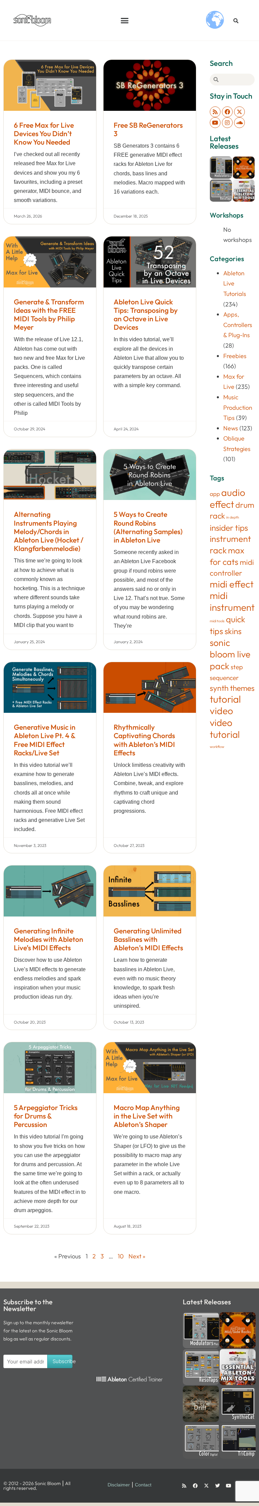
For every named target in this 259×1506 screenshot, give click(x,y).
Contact (143, 1484)
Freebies (235, 356)
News (230, 428)
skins (233, 631)
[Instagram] (227, 122)
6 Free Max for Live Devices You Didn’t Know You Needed (44, 133)
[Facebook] (227, 111)
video (221, 711)
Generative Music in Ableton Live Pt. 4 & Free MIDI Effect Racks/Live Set (45, 740)
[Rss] (215, 111)
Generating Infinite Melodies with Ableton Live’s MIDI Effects (48, 939)
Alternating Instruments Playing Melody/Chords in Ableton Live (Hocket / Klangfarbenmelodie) (48, 531)
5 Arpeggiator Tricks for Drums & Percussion (46, 1116)
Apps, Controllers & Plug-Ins (237, 324)
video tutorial (225, 728)
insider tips (229, 527)
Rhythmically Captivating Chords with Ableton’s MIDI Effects (144, 740)
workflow (217, 746)
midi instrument (232, 601)
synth (219, 688)
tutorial (225, 699)
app (215, 493)
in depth (232, 517)
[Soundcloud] (239, 122)
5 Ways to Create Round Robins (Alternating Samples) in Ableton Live (148, 527)
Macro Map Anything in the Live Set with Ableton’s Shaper (147, 1116)
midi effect (232, 584)
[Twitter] (217, 1485)
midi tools (217, 621)
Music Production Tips (237, 407)
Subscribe (63, 1361)
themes (242, 688)
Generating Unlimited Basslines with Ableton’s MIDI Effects (148, 939)
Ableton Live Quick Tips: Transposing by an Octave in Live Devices (146, 314)
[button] (124, 20)
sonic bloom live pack (230, 654)
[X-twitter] (239, 111)
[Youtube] (215, 122)
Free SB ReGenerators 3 (148, 129)
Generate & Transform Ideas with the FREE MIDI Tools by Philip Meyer (49, 314)
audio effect (227, 498)
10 (121, 1256)
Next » (136, 1256)
